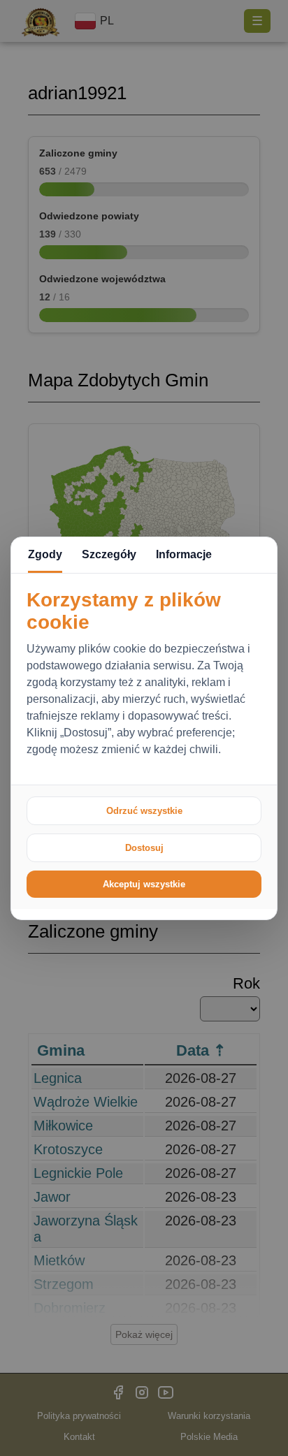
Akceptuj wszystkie (144, 884)
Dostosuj (144, 848)
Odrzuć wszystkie (144, 811)
